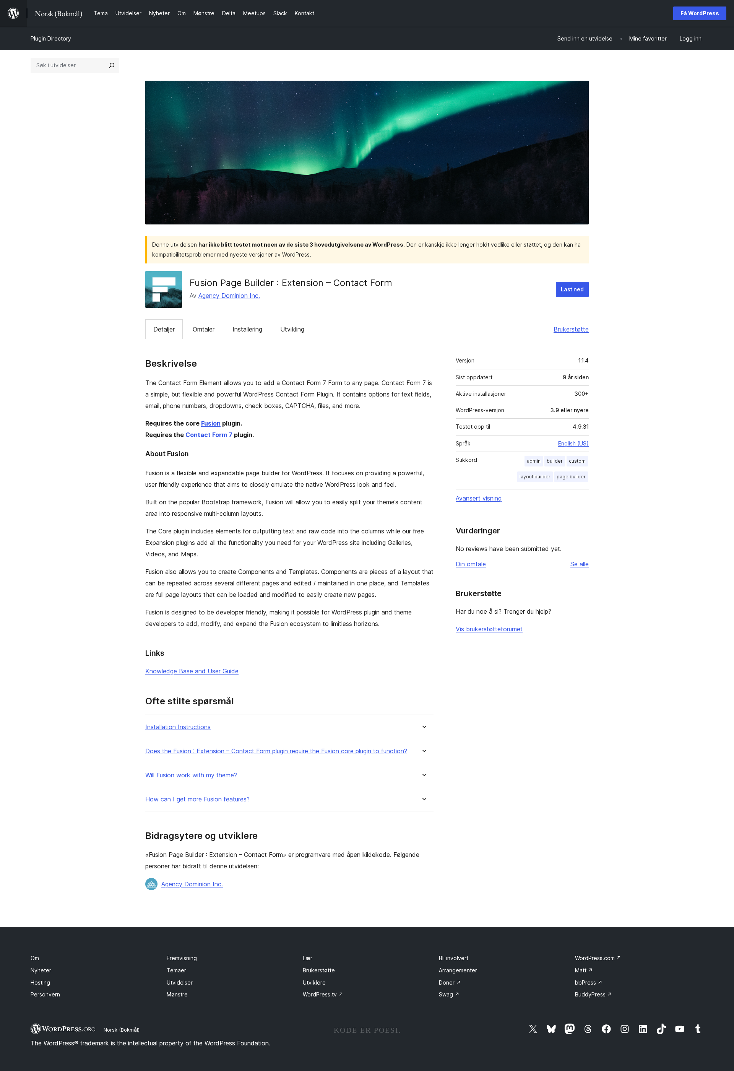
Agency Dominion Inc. (229, 295)
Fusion (211, 423)
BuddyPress (593, 994)
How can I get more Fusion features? (197, 799)
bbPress (588, 982)
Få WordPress (699, 13)
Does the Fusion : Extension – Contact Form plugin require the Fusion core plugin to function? (276, 751)
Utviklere (314, 982)
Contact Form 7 (208, 435)
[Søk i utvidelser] (111, 65)
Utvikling (292, 329)
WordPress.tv (323, 994)
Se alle (579, 564)
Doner (450, 982)
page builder (571, 476)
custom (577, 461)
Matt (584, 970)
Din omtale (471, 564)
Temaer (176, 970)
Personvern (45, 994)
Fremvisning (182, 958)
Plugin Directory (51, 38)
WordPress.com (598, 958)
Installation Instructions (178, 727)
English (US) (573, 443)
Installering (247, 329)
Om (35, 958)
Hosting (40, 982)
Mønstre (177, 994)
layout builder (535, 476)
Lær (307, 958)
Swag (449, 994)
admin (534, 461)
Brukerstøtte (571, 329)
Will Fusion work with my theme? (191, 775)
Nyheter (41, 970)
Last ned (572, 289)
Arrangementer (458, 970)
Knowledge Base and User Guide (192, 671)
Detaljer (164, 329)
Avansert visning (479, 498)
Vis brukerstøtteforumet (489, 629)
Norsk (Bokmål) (122, 1030)
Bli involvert (453, 958)
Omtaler (203, 329)
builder (555, 461)
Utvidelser (180, 982)
